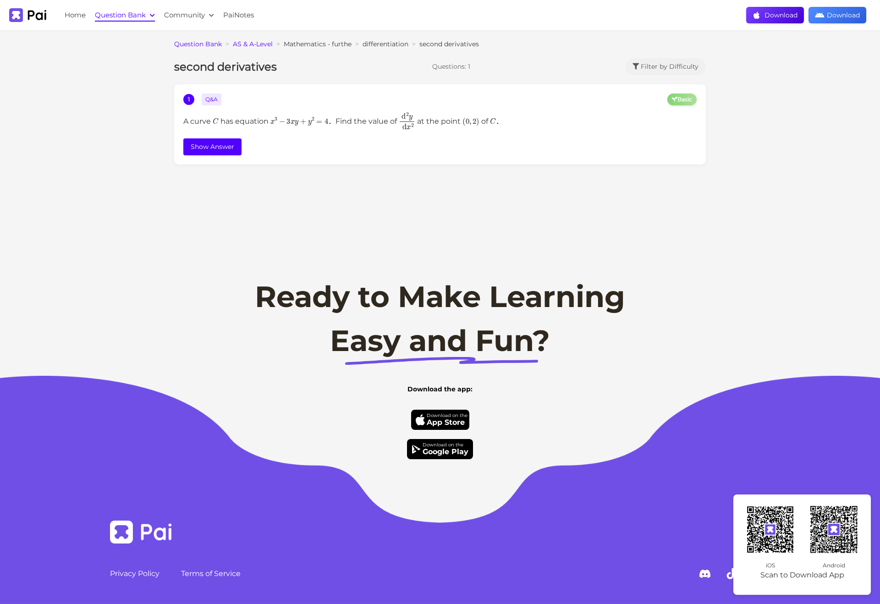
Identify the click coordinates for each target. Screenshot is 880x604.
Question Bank (121, 15)
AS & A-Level (253, 44)
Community (185, 15)
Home (75, 15)
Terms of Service (211, 573)
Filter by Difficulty (668, 66)
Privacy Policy (135, 573)
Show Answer (212, 147)
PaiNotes (238, 15)
